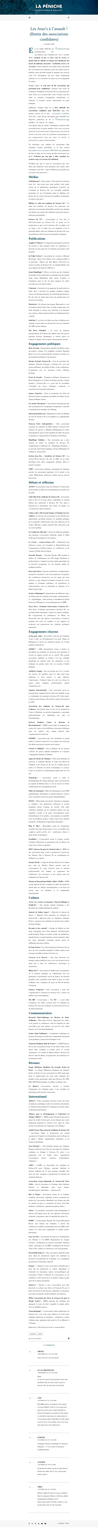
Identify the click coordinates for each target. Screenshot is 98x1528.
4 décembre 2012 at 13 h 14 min (47, 1373)
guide (40, 1334)
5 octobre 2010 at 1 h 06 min (47, 1489)
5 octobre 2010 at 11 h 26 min (47, 1440)
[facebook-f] (29, 1523)
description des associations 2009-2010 (43, 150)
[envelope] (42, 1523)
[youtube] (45, 1523)
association (33, 1334)
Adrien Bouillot (36, 1338)
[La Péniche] (49, 7)
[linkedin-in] (39, 1523)
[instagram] (35, 1523)
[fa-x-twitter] (32, 1523)
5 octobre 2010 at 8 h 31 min (47, 1464)
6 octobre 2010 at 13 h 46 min (47, 1400)
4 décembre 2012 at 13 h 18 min (47, 1354)
